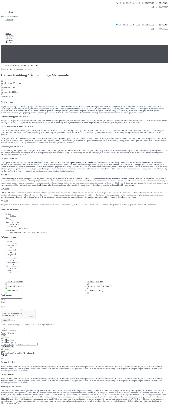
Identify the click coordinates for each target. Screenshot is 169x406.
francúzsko (9, 40)
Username (4, 331)
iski (167, 404)
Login (3, 351)
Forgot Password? (7, 340)
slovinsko (9, 42)
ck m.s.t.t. (34, 325)
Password (4, 333)
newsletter (9, 12)
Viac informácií (28, 353)
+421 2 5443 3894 (161, 3)
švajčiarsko (10, 36)
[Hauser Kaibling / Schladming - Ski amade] (22, 66)
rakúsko (8, 34)
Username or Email (8, 344)
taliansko (9, 38)
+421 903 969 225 (161, 7)
